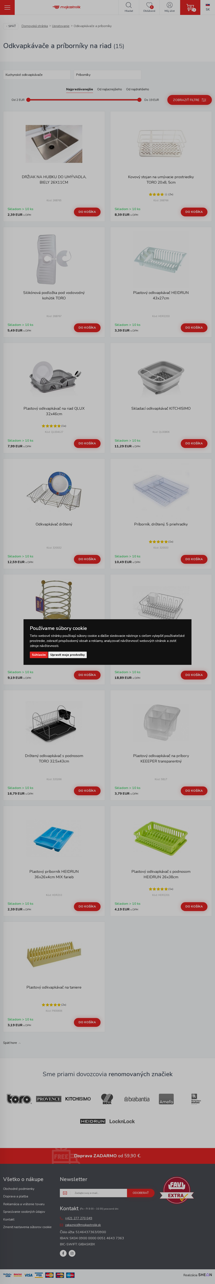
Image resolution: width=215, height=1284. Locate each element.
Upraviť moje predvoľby (67, 655)
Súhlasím (39, 655)
